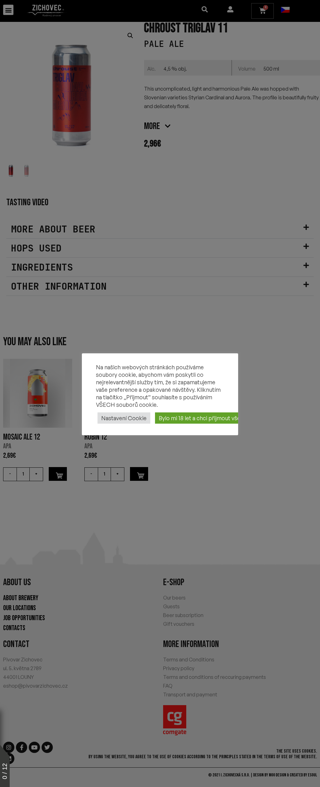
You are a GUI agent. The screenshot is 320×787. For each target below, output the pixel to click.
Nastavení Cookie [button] (124, 418)
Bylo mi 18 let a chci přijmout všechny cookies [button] (216, 418)
